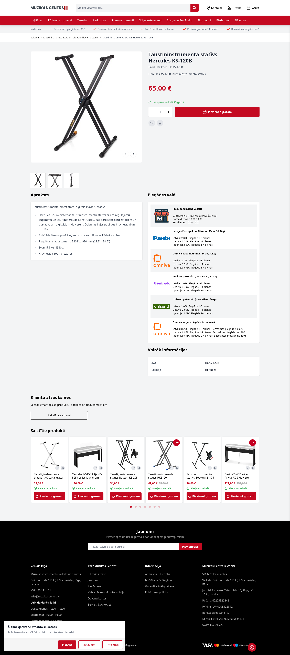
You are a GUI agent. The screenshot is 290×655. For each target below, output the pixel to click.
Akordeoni (204, 20)
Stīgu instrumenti (150, 20)
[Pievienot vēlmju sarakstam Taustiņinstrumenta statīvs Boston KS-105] (210, 468)
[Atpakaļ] (126, 154)
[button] (131, 507)
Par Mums (94, 586)
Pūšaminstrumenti (60, 20)
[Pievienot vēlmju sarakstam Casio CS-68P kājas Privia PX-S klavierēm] (248, 468)
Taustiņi (82, 20)
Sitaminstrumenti (122, 20)
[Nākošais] (133, 154)
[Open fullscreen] (86, 107)
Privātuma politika (156, 592)
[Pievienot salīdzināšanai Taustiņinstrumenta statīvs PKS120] (177, 468)
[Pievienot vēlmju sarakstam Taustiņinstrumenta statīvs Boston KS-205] (133, 468)
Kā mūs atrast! (97, 574)
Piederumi (223, 20)
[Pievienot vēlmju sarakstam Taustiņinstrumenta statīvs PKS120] (172, 468)
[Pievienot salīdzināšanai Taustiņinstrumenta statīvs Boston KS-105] (215, 468)
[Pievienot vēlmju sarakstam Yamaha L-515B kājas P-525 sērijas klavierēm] (95, 468)
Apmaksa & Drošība (157, 574)
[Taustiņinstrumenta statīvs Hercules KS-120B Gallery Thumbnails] (55, 180)
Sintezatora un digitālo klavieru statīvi (77, 37)
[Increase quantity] (168, 112)
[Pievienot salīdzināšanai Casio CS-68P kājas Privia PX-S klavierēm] (253, 468)
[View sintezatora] (71, 180)
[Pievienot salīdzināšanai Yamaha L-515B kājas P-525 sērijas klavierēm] (101, 468)
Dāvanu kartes (97, 598)
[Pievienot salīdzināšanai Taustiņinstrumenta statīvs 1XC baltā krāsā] (63, 468)
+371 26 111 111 (41, 590)
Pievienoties (190, 547)
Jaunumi (93, 580)
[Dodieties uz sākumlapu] (49, 7)
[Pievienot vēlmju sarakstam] (151, 123)
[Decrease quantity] (152, 112)
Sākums (35, 37)
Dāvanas (240, 20)
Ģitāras (38, 20)
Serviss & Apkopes (99, 604)
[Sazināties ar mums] (252, 647)
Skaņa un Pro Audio (179, 20)
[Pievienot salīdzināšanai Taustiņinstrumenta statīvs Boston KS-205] (139, 468)
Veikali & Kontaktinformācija (106, 592)
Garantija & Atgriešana (159, 586)
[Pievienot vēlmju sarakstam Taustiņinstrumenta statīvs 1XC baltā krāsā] (57, 468)
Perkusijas (99, 20)
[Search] (194, 8)
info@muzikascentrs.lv (45, 596)
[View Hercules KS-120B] (38, 180)
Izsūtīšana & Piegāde (158, 580)
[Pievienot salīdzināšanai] (160, 123)
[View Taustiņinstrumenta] (54, 180)
